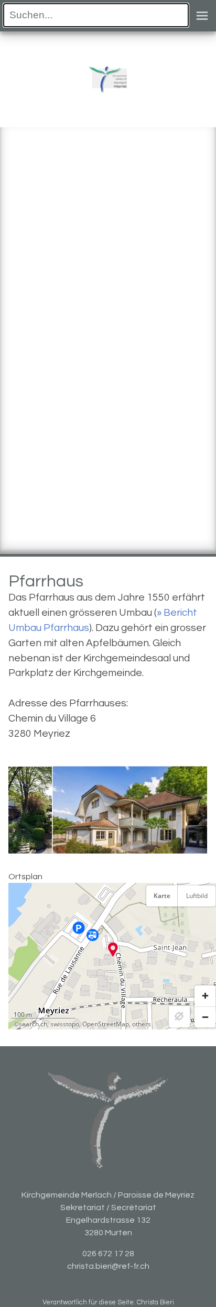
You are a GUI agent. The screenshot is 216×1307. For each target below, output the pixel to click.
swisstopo (64, 1024)
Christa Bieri (155, 1302)
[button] (113, 949)
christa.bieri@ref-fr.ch (108, 1266)
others (141, 1024)
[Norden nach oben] (205, 922)
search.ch (33, 1024)
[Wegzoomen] (205, 1016)
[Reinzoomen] (205, 995)
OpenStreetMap (105, 1024)
